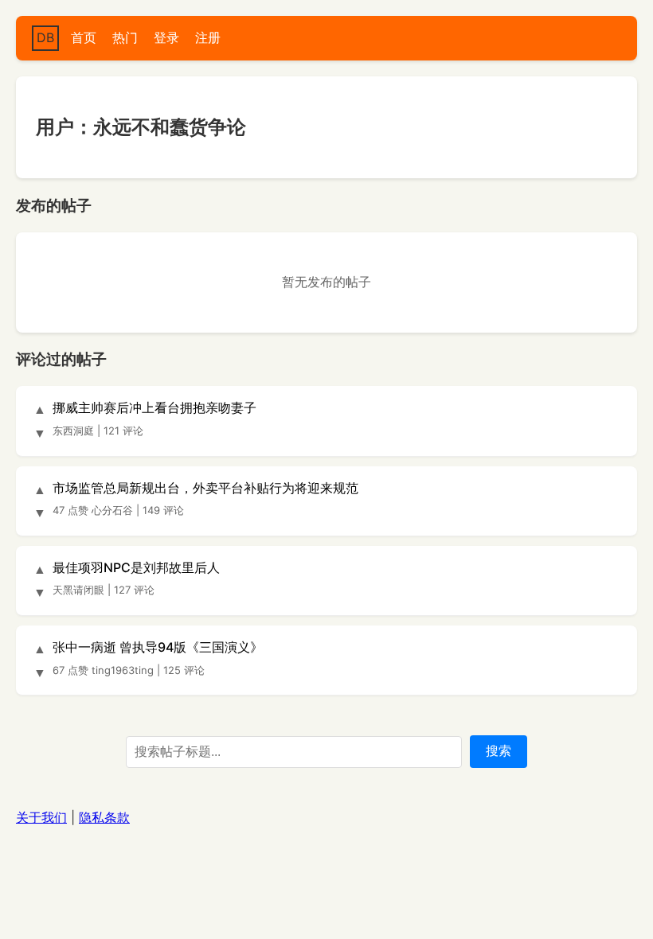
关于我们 (41, 817)
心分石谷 (112, 510)
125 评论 (184, 670)
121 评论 (123, 430)
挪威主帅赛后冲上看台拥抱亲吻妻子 (154, 407)
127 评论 (134, 589)
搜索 (498, 751)
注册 (208, 37)
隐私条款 (104, 817)
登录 (166, 37)
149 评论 (163, 510)
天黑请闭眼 (78, 589)
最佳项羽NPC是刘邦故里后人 (136, 567)
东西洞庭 (73, 430)
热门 (125, 37)
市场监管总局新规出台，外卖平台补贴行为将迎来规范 (205, 488)
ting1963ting (123, 670)
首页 (83, 37)
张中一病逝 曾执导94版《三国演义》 (158, 647)
